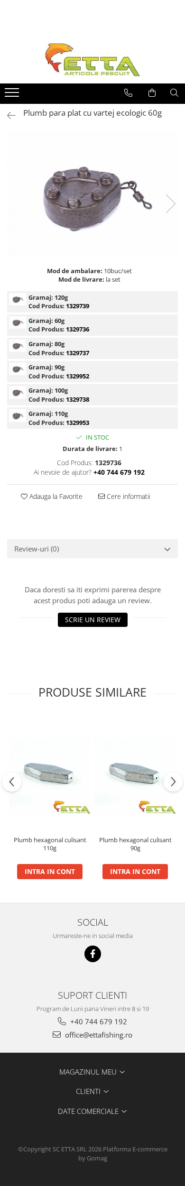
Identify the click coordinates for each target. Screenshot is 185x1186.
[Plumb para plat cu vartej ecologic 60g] (92, 194)
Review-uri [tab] (36, 548)
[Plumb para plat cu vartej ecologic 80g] (17, 346)
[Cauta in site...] (174, 92)
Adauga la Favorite (55, 496)
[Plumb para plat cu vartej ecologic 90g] (17, 369)
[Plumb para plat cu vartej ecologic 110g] (17, 415)
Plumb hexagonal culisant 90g (135, 844)
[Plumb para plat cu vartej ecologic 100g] (17, 392)
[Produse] (13, 95)
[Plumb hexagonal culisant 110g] (50, 773)
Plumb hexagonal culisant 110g (50, 844)
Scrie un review (92, 619)
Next (170, 203)
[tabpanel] (92, 194)
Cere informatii (127, 496)
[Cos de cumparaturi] (152, 92)
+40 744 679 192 (97, 1021)
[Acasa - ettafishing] (92, 59)
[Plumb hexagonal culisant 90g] (135, 773)
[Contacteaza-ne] (128, 92)
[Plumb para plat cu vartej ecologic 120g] (17, 299)
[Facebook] (92, 954)
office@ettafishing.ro (97, 1034)
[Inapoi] (7, 115)
